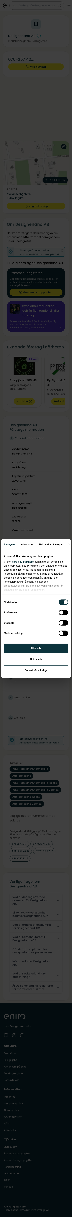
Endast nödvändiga (36, 670)
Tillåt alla (36, 648)
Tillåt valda (36, 659)
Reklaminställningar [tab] (51, 544)
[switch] (63, 612)
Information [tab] (27, 544)
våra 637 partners (23, 561)
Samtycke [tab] (9, 544)
